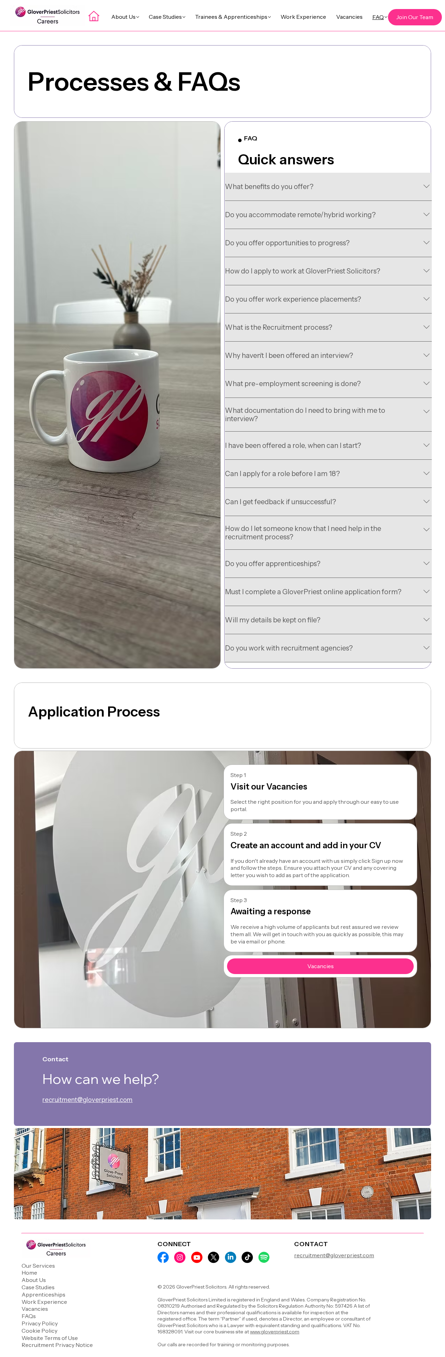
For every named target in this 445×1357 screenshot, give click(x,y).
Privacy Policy (40, 1323)
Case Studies (38, 1287)
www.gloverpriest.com (274, 1332)
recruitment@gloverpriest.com (87, 1100)
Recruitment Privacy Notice (57, 1344)
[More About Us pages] (137, 17)
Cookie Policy (39, 1330)
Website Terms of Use (50, 1337)
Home (29, 1272)
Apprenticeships (43, 1294)
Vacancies (35, 1308)
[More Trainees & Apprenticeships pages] (269, 17)
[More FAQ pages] (386, 17)
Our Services (38, 1265)
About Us (34, 1279)
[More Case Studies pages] (184, 17)
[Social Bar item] (163, 1257)
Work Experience (44, 1301)
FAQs (29, 1316)
